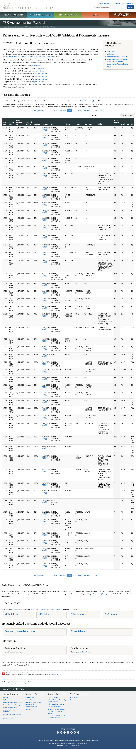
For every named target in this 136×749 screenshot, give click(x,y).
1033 (55, 110)
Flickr (78, 732)
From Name (88, 124)
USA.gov (95, 740)
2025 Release (11, 614)
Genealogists (30, 697)
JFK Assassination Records (33, 27)
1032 (50, 110)
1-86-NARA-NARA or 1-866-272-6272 (68, 746)
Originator (125, 124)
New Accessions (75, 700)
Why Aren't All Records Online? (55, 712)
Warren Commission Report (117, 57)
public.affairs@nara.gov (84, 652)
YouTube (71, 732)
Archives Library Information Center (12, 715)
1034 (60, 110)
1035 (65, 110)
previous (41, 110)
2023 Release (45, 614)
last (101, 110)
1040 (88, 110)
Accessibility (50, 740)
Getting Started (53, 697)
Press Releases (79, 631)
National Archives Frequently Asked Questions (57, 701)
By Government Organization (12, 702)
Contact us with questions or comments (14, 684)
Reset (131, 115)
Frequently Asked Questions (20, 631)
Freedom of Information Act (74, 740)
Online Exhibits (8, 718)
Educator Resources (68, 15)
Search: (94, 115)
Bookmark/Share (118, 3)
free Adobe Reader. (25, 673)
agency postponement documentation (48, 609)
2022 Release (78, 614)
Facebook (58, 732)
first (35, 110)
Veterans (28, 709)
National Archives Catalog (11, 705)
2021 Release (111, 614)
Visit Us (95, 15)
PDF (43, 130)
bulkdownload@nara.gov (100, 594)
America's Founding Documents (122, 15)
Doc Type (54, 124)
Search (130, 7)
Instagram (64, 732)
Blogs (75, 732)
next (96, 110)
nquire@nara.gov (16, 652)
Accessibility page (52, 674)
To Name (77, 124)
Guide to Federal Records (56, 704)
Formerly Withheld (29, 123)
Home (5, 27)
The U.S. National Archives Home (28, 6)
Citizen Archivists (105, 3)
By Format (6, 700)
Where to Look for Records (56, 709)
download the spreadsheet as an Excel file (77, 101)
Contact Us (130, 3)
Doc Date (45, 124)
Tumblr (68, 732)
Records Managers (32, 707)
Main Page (110, 51)
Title (100, 124)
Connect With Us (68, 729)
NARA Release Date (19, 122)
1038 (79, 110)
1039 (84, 110)
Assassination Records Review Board (117, 65)
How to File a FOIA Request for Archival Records (56, 716)
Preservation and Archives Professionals (34, 703)
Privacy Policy (59, 740)
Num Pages (116, 121)
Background (111, 54)
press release (36, 65)
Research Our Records (13, 15)
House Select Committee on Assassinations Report (117, 60)
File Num (68, 124)
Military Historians (31, 700)
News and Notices (75, 697)
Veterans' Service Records (41, 15)
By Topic (6, 697)
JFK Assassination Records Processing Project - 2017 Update (30, 56)
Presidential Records (10, 707)
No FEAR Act (87, 740)
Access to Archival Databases (9, 711)
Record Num (11, 123)
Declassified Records (54, 707)
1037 (74, 110)
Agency (37, 124)
